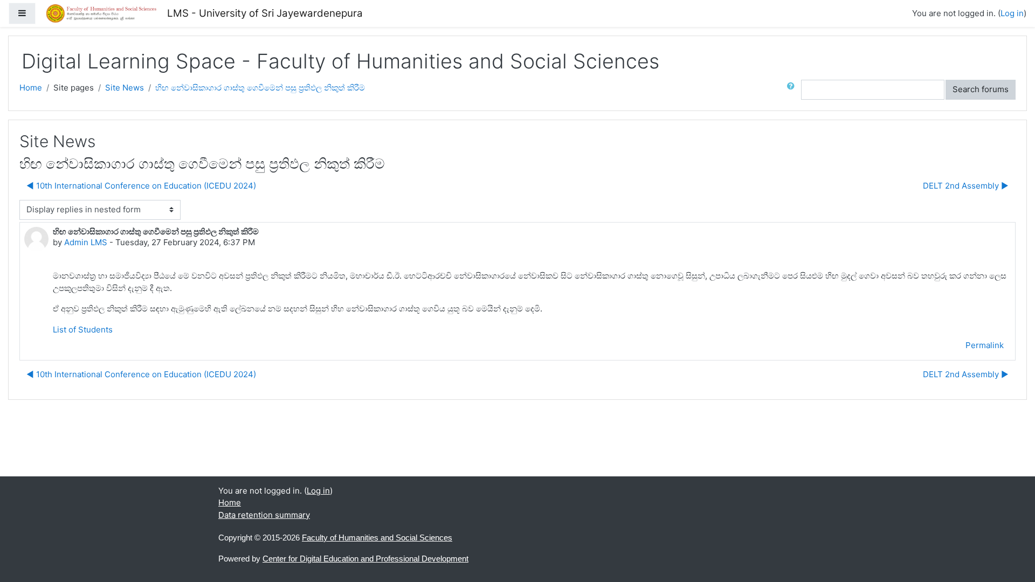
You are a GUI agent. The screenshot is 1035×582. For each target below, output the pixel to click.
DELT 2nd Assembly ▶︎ (966, 186)
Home (30, 87)
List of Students (83, 329)
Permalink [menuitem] (984, 345)
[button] (793, 90)
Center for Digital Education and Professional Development (365, 558)
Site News (124, 87)
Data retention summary (264, 515)
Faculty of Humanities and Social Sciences (377, 537)
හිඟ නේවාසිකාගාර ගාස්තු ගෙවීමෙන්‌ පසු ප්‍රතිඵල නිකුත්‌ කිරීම (260, 87)
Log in (1012, 13)
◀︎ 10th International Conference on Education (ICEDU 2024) (141, 186)
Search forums (981, 89)
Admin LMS (85, 242)
